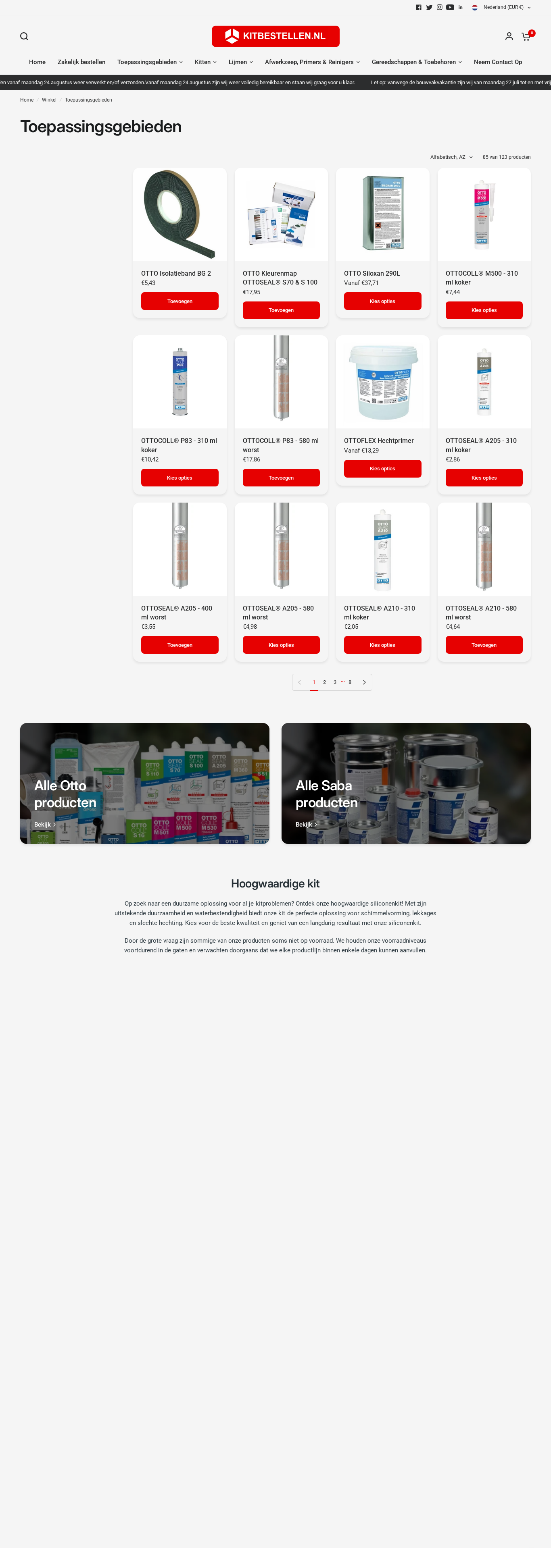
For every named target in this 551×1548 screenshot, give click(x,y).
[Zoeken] (26, 36)
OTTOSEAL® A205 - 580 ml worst (278, 613)
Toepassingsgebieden (147, 62)
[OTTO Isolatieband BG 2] (180, 214)
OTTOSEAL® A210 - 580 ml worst (481, 613)
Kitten (203, 62)
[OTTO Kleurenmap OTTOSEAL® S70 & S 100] (281, 214)
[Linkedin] (460, 7)
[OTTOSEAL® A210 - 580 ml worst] (484, 549)
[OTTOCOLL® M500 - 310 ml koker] (484, 214)
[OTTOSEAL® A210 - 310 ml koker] (383, 549)
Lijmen (238, 62)
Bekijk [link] (42, 825)
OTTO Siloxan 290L (372, 273)
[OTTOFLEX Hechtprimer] (383, 382)
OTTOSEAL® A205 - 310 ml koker (481, 445)
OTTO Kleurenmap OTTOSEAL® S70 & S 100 (280, 278)
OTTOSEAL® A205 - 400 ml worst (176, 613)
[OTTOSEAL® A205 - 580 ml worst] (281, 549)
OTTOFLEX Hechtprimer (379, 441)
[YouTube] (450, 7)
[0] (524, 36)
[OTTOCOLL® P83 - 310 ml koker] (180, 382)
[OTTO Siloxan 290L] (383, 214)
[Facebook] (418, 7)
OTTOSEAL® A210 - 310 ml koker (379, 613)
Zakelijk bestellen (81, 62)
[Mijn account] (509, 36)
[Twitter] (429, 7)
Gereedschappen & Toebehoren (414, 62)
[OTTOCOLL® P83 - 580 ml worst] (281, 382)
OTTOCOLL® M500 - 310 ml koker (482, 278)
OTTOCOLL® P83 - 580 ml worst (281, 445)
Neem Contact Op (498, 62)
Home (37, 62)
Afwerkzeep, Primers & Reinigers (309, 62)
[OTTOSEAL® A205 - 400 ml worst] (180, 549)
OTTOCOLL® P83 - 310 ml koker (179, 445)
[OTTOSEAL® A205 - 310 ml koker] (484, 382)
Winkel (49, 100)
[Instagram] (439, 7)
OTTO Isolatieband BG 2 (176, 273)
